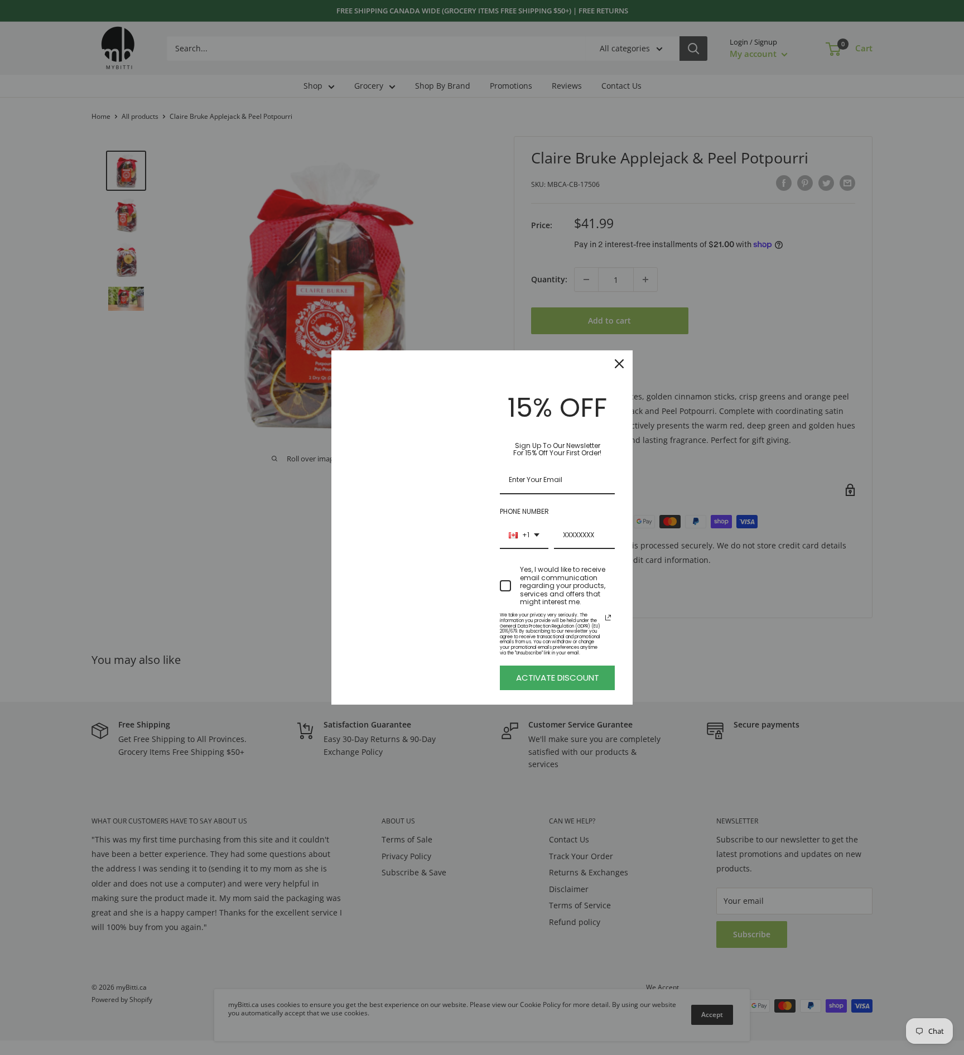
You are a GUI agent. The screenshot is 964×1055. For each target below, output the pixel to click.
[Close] (619, 363)
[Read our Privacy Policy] (608, 617)
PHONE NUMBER (524, 511)
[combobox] (524, 535)
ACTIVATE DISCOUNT (557, 677)
